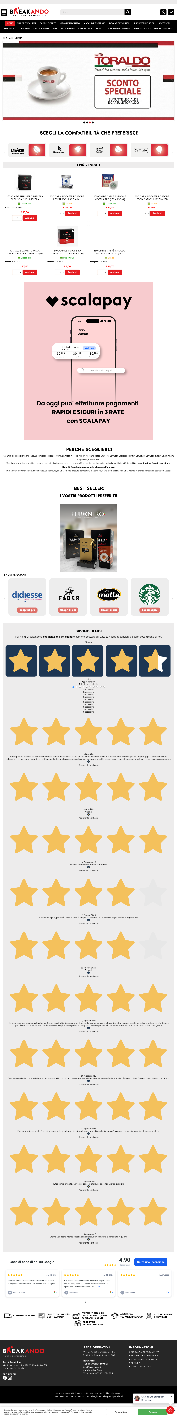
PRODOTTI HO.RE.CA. (144, 23)
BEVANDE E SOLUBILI (119, 23)
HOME (10, 23)
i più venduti (88, 165)
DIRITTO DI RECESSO (142, 1366)
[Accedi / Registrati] (163, 12)
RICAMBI (25, 28)
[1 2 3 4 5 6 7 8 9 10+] (17, 218)
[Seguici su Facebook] (5, 1379)
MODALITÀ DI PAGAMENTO (145, 1352)
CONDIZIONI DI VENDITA (144, 1359)
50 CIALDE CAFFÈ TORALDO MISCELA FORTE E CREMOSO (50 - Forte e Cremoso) (24, 253)
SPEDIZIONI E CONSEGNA (144, 1355)
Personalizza (120, 1412)
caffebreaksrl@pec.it (93, 1370)
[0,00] (171, 12)
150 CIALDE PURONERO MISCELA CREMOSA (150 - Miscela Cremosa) (25, 199)
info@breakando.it (92, 1367)
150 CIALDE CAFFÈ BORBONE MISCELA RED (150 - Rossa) (110, 198)
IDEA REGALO (10, 28)
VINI (55, 28)
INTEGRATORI (68, 28)
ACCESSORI (164, 23)
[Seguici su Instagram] (10, 1379)
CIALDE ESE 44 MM (26, 23)
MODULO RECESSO (163, 28)
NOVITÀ (100, 28)
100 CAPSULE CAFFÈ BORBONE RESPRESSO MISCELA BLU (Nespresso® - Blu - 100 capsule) (67, 201)
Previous (4, 81)
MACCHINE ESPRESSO (94, 23)
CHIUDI (175, 1409)
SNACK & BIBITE (41, 28)
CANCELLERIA (85, 28)
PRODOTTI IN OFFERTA (119, 28)
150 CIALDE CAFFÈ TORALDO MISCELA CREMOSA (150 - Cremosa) (110, 253)
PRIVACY (135, 1363)
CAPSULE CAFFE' (48, 23)
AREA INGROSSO (142, 28)
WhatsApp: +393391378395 (98, 1373)
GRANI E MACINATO (70, 23)
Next (172, 81)
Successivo (88, 689)
